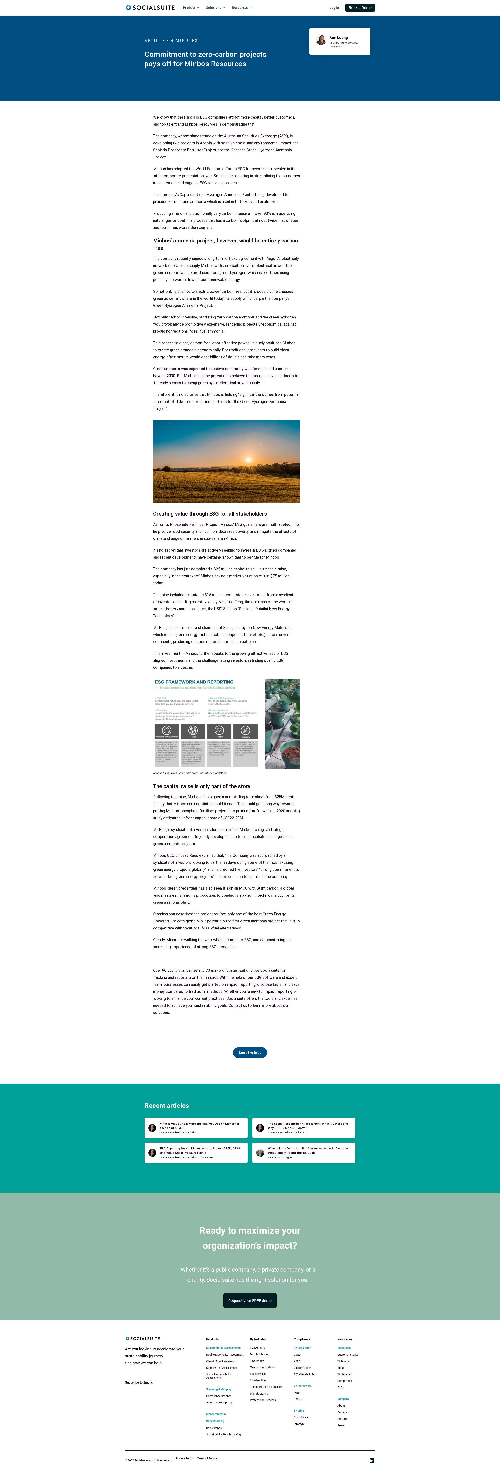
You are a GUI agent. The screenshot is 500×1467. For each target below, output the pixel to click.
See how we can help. (143, 1363)
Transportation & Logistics (266, 1386)
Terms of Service (207, 1458)
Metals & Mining (259, 1354)
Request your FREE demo (250, 1300)
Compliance (301, 1417)
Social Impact (214, 1427)
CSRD (297, 1354)
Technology (257, 1360)
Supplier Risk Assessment (221, 1367)
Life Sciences (258, 1373)
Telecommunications (262, 1367)
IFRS (296, 1392)
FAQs (341, 1387)
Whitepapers (345, 1374)
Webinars (343, 1361)
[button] (191, 7)
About (341, 1405)
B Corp (298, 1399)
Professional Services (263, 1400)
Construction (258, 1380)
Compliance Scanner (218, 1396)
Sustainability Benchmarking (223, 1434)
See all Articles (250, 1053)
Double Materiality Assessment (225, 1354)
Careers (342, 1412)
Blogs (341, 1367)
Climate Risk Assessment (221, 1361)
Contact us (238, 1005)
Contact (342, 1418)
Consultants (257, 1347)
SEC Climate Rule (304, 1374)
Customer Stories (348, 1354)
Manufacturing (259, 1393)
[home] (150, 7)
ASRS (297, 1361)
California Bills (302, 1367)
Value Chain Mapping (219, 1402)
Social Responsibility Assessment (218, 1376)
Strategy (299, 1424)
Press (341, 1425)
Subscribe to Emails (139, 1382)
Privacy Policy (184, 1458)
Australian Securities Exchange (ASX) (256, 136)
